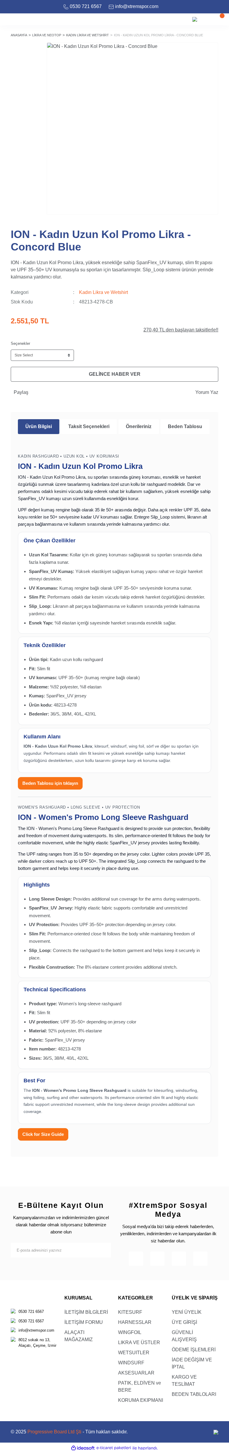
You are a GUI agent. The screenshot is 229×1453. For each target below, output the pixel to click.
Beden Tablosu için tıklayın (50, 783)
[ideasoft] (83, 1448)
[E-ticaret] (113, 1448)
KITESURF (130, 1312)
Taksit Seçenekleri (88, 426)
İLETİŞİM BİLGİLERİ (86, 1312)
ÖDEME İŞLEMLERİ (194, 1349)
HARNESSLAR (134, 1322)
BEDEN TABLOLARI (194, 1394)
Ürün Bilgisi (38, 426)
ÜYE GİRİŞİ (184, 1322)
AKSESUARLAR (136, 1372)
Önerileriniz (138, 426)
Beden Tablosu (185, 426)
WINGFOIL (129, 1332)
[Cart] (219, 19)
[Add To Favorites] (210, 50)
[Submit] (103, 1250)
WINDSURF (131, 1362)
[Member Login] (207, 19)
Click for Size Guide (43, 1134)
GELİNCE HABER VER (114, 374)
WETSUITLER (133, 1352)
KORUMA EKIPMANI (140, 1400)
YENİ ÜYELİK (187, 1312)
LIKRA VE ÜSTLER (139, 1342)
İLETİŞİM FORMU (83, 1322)
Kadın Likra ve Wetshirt (103, 292)
